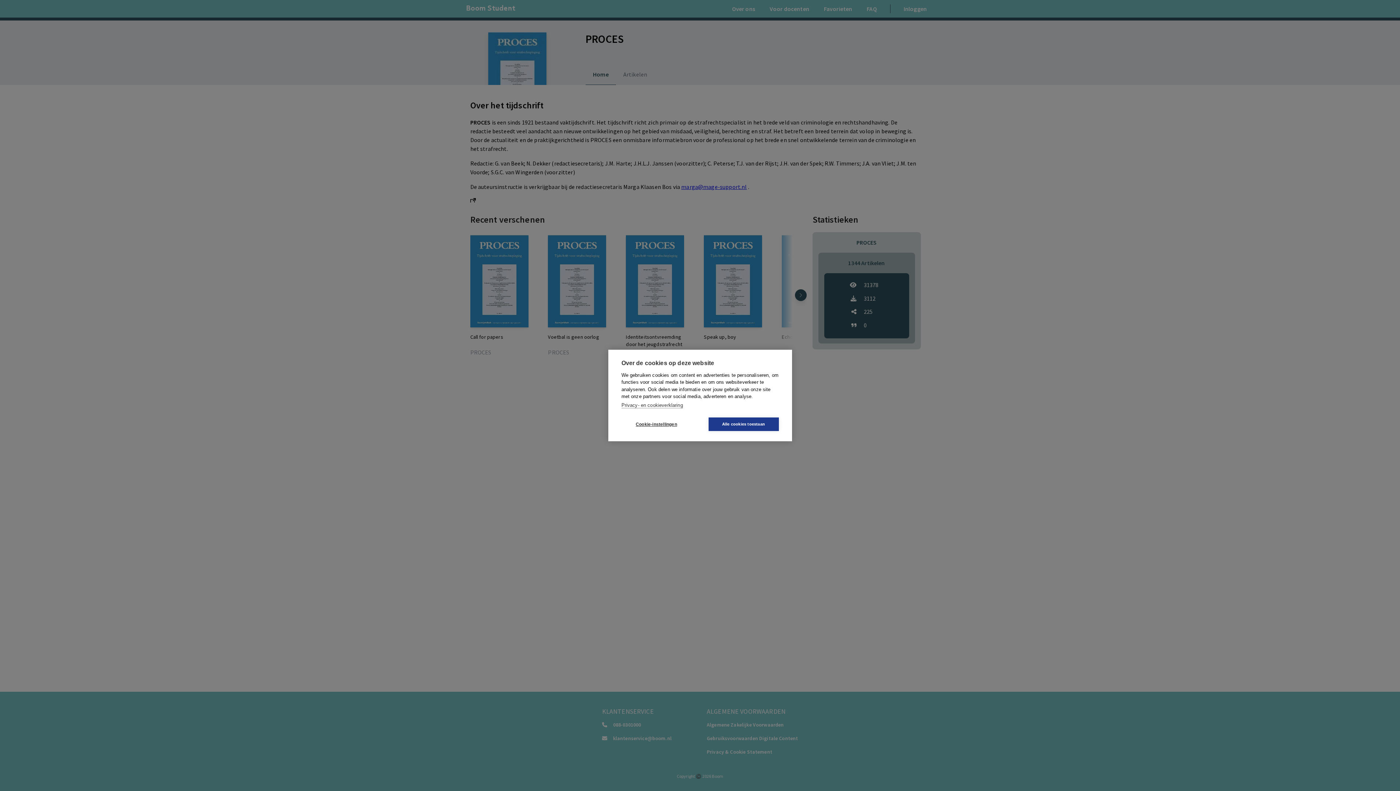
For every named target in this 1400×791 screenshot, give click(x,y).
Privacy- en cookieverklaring (652, 405)
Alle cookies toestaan (743, 424)
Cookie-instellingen (656, 424)
